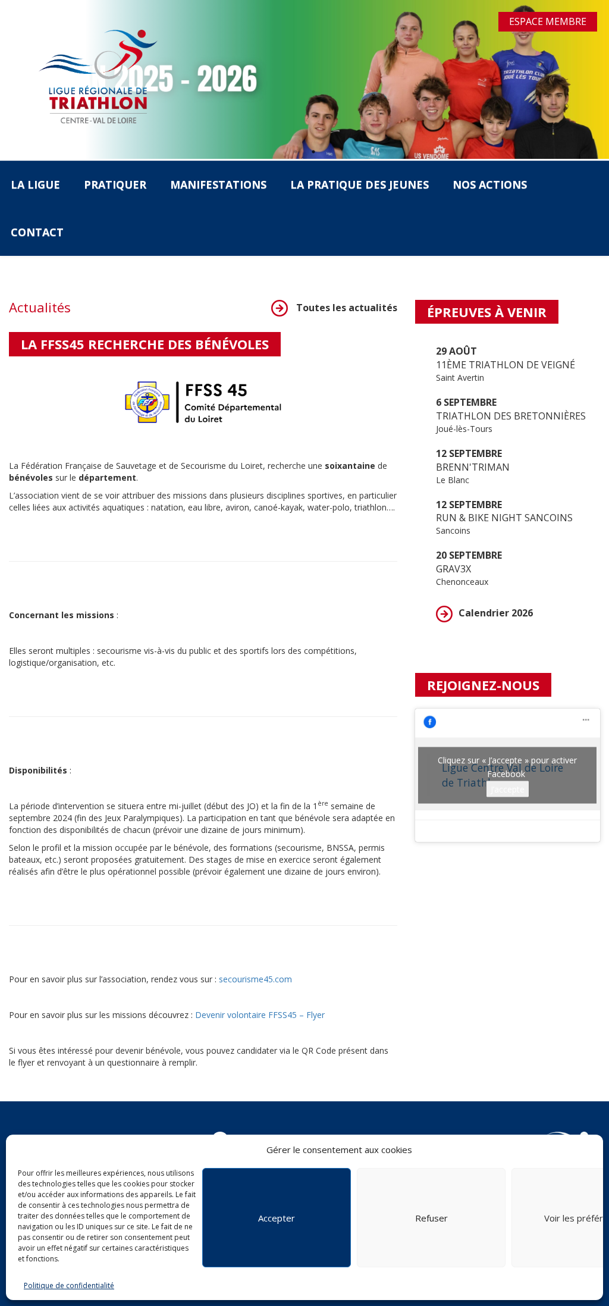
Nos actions (490, 184)
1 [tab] (296, 152)
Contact (37, 232)
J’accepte (508, 788)
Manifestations (218, 184)
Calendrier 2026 (496, 612)
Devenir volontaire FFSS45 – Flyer (260, 1014)
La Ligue (35, 184)
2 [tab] (313, 152)
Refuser (431, 1218)
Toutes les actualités (345, 307)
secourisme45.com (255, 979)
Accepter (276, 1218)
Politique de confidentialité (69, 1285)
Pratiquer (115, 184)
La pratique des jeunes (359, 184)
